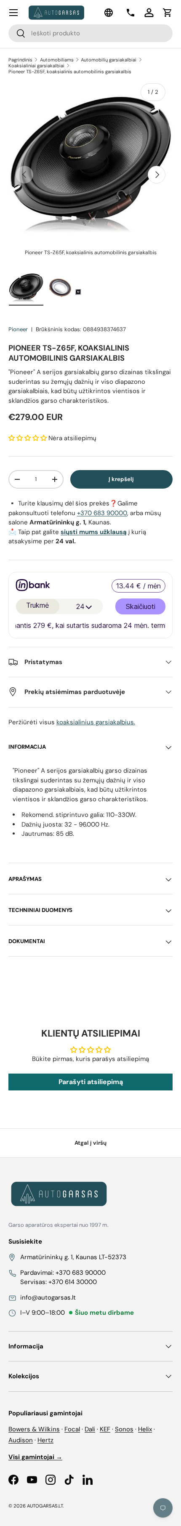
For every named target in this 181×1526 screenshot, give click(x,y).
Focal (72, 1429)
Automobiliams (57, 60)
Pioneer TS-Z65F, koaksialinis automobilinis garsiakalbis (69, 71)
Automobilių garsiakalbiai (108, 60)
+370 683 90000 (102, 513)
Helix (145, 1429)
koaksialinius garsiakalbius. (95, 722)
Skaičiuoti (140, 608)
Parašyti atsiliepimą (91, 1081)
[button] (167, 12)
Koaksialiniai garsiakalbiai (36, 66)
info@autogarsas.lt (48, 1297)
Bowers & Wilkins (34, 1429)
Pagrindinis (20, 60)
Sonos (124, 1429)
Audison (20, 1440)
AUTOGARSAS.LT (45, 1506)
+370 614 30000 (72, 1282)
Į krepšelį (121, 479)
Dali (90, 1429)
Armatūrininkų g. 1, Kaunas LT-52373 (73, 1257)
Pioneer (18, 329)
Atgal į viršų (90, 1142)
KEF (105, 1429)
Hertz (45, 1440)
